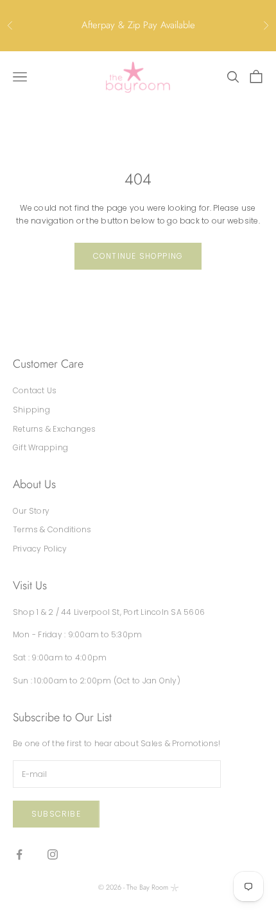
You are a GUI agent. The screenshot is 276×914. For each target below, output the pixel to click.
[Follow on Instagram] (52, 854)
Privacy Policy (40, 548)
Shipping (31, 409)
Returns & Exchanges (54, 428)
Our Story (31, 510)
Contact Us (34, 390)
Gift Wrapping (40, 447)
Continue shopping (138, 255)
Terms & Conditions (52, 529)
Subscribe (56, 813)
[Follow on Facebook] (19, 854)
